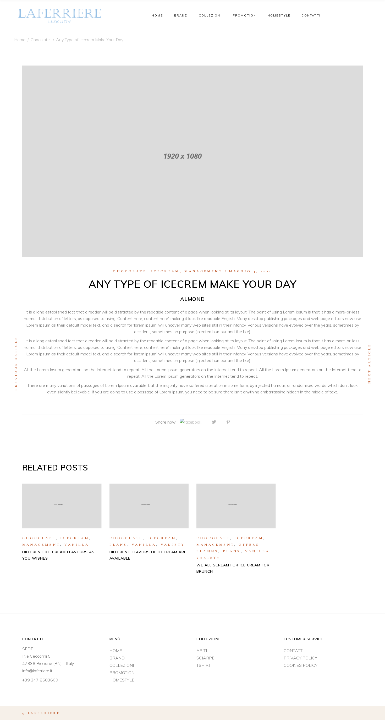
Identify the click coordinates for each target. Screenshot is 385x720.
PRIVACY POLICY (300, 658)
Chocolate (40, 39)
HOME (115, 650)
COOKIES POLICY (300, 665)
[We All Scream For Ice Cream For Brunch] (236, 506)
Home (19, 39)
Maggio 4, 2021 (250, 271)
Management (203, 271)
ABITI (201, 650)
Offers (249, 545)
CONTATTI (294, 650)
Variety (173, 545)
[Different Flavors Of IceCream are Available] (149, 506)
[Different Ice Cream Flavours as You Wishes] (62, 506)
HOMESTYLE (121, 680)
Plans (118, 545)
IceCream (165, 271)
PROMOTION (122, 672)
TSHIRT (203, 665)
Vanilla (76, 545)
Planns (207, 551)
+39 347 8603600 (40, 680)
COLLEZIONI (121, 665)
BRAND (117, 658)
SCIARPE (205, 658)
